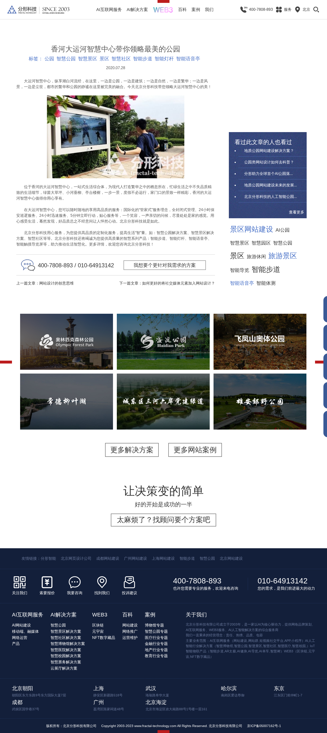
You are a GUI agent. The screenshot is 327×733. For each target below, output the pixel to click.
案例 (196, 9)
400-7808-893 (197, 580)
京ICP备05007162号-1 (264, 726)
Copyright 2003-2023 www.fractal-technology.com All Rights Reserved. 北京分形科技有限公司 (171, 726)
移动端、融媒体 (25, 631)
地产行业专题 (156, 650)
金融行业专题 (156, 644)
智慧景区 (87, 58)
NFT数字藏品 (103, 638)
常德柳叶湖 (66, 388)
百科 (182, 9)
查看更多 (296, 212)
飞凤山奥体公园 (260, 325)
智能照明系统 (258, 418)
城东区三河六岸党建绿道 (163, 388)
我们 (209, 9)
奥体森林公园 (67, 328)
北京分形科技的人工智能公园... (270, 197)
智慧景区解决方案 (66, 631)
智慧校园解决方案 (66, 656)
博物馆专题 (154, 625)
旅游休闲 (256, 256)
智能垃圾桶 (283, 418)
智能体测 (266, 283)
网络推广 (130, 631)
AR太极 (189, 355)
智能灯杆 (164, 58)
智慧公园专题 (156, 631)
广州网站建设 (135, 558)
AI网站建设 (21, 625)
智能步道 (142, 58)
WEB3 (99, 615)
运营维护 (130, 638)
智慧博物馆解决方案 (68, 644)
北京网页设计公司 (76, 558)
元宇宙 (98, 631)
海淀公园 (163, 325)
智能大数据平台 (90, 358)
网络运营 (19, 638)
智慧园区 (261, 243)
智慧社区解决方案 (66, 638)
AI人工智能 (72, 352)
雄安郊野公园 (260, 388)
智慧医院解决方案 (66, 650)
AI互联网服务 (109, 9)
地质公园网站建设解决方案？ (269, 151)
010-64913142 (283, 580)
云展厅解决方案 (64, 668)
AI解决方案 (137, 9)
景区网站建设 (251, 229)
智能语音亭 (188, 58)
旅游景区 (282, 256)
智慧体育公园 (40, 358)
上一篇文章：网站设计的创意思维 (45, 283)
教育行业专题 (156, 656)
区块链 (98, 625)
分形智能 (48, 558)
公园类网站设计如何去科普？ (269, 162)
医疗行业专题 (156, 638)
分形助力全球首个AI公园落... (268, 174)
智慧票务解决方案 (66, 662)
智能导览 (239, 270)
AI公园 (283, 230)
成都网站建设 (107, 558)
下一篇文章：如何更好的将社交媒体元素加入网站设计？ (167, 283)
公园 (49, 58)
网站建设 (130, 625)
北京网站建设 (231, 558)
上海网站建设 (163, 558)
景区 (104, 58)
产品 (16, 644)
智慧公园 (66, 58)
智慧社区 (121, 58)
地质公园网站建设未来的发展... (270, 185)
